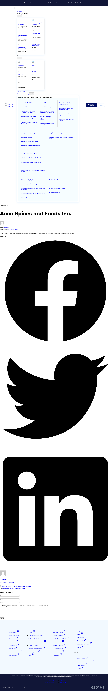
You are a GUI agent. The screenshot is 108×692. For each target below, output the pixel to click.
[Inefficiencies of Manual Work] (33, 41)
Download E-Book (22, 85)
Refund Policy (80, 640)
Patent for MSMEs (57, 642)
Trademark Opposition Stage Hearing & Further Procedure (47, 111)
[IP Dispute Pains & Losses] (33, 30)
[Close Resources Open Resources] (19, 58)
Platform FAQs (12, 642)
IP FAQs (31, 632)
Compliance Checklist (58, 645)
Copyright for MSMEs (58, 635)
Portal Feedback (81, 665)
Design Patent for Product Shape (29, 153)
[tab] (20, 97)
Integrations (12, 648)
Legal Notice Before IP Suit (55, 184)
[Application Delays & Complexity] (19, 20)
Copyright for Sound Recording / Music (30, 145)
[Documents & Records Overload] (19, 44)
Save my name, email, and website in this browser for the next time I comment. (25, 606)
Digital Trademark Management (36, 642)
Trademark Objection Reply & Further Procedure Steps (28, 111)
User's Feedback (13, 655)
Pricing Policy (12, 638)
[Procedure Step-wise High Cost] (33, 20)
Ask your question (81, 658)
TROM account (12, 632)
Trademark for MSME (58, 632)
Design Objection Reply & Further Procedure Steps (33, 158)
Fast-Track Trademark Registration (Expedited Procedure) (45, 118)
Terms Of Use (63, 682)
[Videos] (33, 68)
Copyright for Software (26, 137)
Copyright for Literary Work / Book (29, 141)
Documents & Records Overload (22, 48)
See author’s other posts (7, 583)
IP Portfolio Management (27, 198)
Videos (34, 71)
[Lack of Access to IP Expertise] (19, 32)
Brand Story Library (33, 652)
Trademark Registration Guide (36, 635)
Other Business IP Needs (55, 192)
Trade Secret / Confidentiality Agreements (31, 184)
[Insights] (19, 71)
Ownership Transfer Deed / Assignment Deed (65, 103)
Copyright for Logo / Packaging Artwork (30, 133)
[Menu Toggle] (14, 8)
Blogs (33, 65)
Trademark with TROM (26, 102)
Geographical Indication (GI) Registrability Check (33, 193)
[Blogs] (33, 62)
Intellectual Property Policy (83, 644)
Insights (20, 74)
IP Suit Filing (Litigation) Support (57, 188)
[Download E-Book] (19, 82)
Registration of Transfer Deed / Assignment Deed (66, 109)
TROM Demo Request (14, 635)
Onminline (7, 227)
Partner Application (49, 682)
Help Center (21, 65)
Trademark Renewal (25, 107)
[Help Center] (19, 62)
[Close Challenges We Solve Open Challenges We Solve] (19, 16)
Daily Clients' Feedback (14, 652)
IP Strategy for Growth (58, 648)
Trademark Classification (34, 638)
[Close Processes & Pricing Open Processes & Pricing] (31, 93)
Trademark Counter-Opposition (47, 107)
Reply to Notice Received (55, 180)
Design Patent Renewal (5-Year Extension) (31, 162)
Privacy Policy (80, 637)
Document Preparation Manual (36, 648)
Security (79, 647)
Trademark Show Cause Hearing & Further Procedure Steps (28, 117)
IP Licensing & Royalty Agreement (29, 180)
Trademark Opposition (45, 102)
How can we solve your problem (84, 662)
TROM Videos (56, 655)
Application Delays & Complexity (23, 23)
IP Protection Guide (33, 645)
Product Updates (13, 645)
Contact (79, 668)
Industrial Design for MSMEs (59, 638)
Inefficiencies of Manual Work (36, 45)
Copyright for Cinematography (57, 133)
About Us (51, 680)
